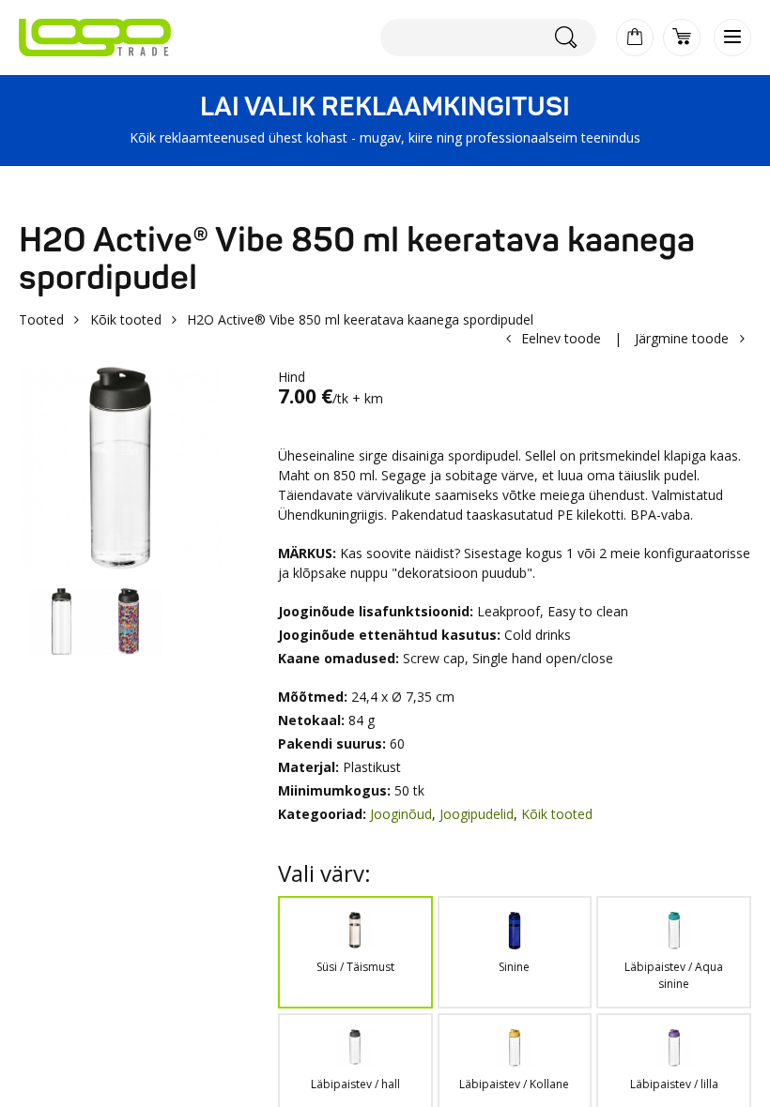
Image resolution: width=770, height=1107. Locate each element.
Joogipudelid (476, 814)
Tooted (41, 319)
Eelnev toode (561, 338)
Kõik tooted (126, 319)
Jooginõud (401, 814)
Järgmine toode (682, 338)
